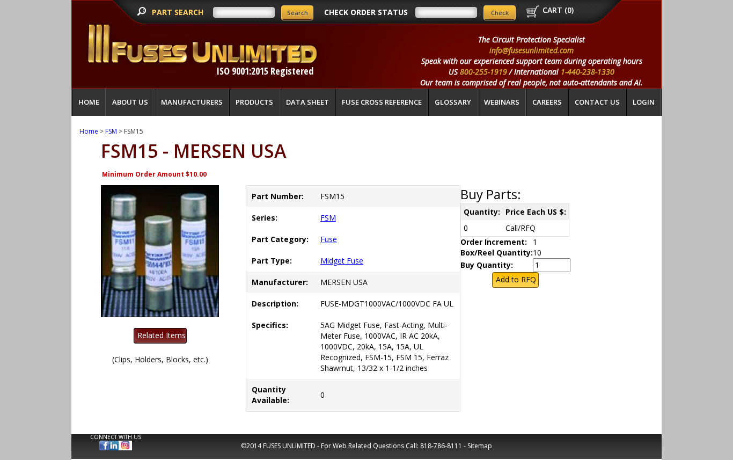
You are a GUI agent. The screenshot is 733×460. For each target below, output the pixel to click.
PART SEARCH (179, 12)
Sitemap (479, 445)
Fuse (328, 239)
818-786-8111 (441, 445)
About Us (130, 102)
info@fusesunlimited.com (531, 50)
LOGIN (644, 102)
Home (88, 102)
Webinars (501, 102)
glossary (453, 102)
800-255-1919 (483, 72)
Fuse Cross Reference (382, 102)
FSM (111, 131)
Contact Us (597, 102)
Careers (547, 102)
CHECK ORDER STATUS (366, 12)
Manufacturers (192, 102)
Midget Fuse (341, 260)
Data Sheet (307, 102)
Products (254, 102)
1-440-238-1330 (587, 72)
